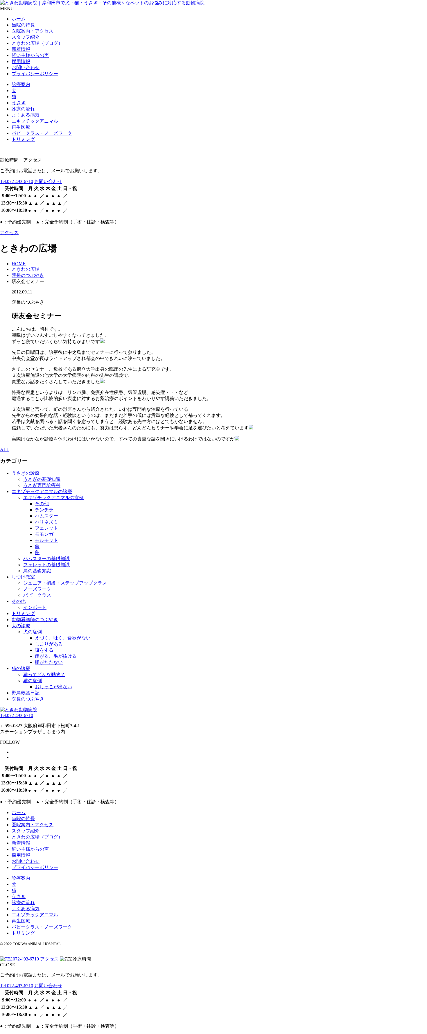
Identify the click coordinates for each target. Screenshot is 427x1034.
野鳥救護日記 (26, 692)
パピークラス (37, 595)
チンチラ (44, 509)
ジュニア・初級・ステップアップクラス (65, 582)
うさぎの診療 (26, 473)
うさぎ (19, 102)
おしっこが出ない (53, 686)
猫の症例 (32, 680)
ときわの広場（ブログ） (37, 43)
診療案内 (21, 84)
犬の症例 (32, 631)
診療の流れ (23, 108)
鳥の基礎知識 (37, 570)
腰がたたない (49, 662)
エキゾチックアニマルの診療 (42, 491)
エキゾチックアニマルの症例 (53, 497)
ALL (4, 449)
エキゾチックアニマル (35, 121)
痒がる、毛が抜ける (56, 656)
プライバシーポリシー (35, 73)
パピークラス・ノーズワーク (42, 133)
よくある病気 (26, 114)
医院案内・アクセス (32, 30)
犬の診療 (21, 625)
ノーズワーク (37, 589)
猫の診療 (21, 668)
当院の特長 (23, 24)
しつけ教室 (23, 576)
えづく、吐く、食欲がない (63, 637)
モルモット (46, 540)
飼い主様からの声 (30, 55)
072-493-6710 (16, 181)
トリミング (23, 139)
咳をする (44, 650)
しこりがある (49, 643)
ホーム (19, 18)
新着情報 (21, 49)
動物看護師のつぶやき (35, 619)
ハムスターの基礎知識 (46, 558)
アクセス (9, 232)
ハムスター (46, 515)
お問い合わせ (26, 67)
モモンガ (44, 534)
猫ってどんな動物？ (44, 674)
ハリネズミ (46, 521)
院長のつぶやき (28, 698)
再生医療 (21, 127)
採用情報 (21, 61)
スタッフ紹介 (26, 37)
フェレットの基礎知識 (46, 564)
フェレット (46, 528)
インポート (34, 607)
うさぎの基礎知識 (41, 479)
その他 (42, 503)
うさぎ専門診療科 (41, 485)
